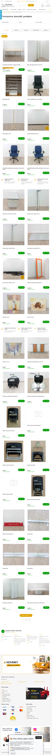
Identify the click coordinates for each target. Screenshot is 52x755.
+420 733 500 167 (23, 1)
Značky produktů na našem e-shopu (32, 718)
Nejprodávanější (36, 30)
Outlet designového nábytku (31, 706)
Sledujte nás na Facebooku (40, 681)
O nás (2, 1)
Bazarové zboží (29, 708)
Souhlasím (39, 737)
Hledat (30, 5)
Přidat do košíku (21, 138)
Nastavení (13, 753)
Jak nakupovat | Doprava (8, 1)
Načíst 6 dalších (25, 615)
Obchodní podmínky (5, 698)
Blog (3, 692)
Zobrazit (21, 69)
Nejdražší (26, 30)
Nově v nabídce (29, 709)
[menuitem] (5, 9)
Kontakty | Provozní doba (6, 701)
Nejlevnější (16, 30)
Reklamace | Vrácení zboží (6, 699)
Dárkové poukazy (29, 715)
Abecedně (45, 30)
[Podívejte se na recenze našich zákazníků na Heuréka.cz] (13, 719)
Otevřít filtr (4, 36)
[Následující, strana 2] (26, 619)
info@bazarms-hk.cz (22, 681)
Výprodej (28, 712)
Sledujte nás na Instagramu (7, 683)
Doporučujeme (6, 30)
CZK (47, 1)
